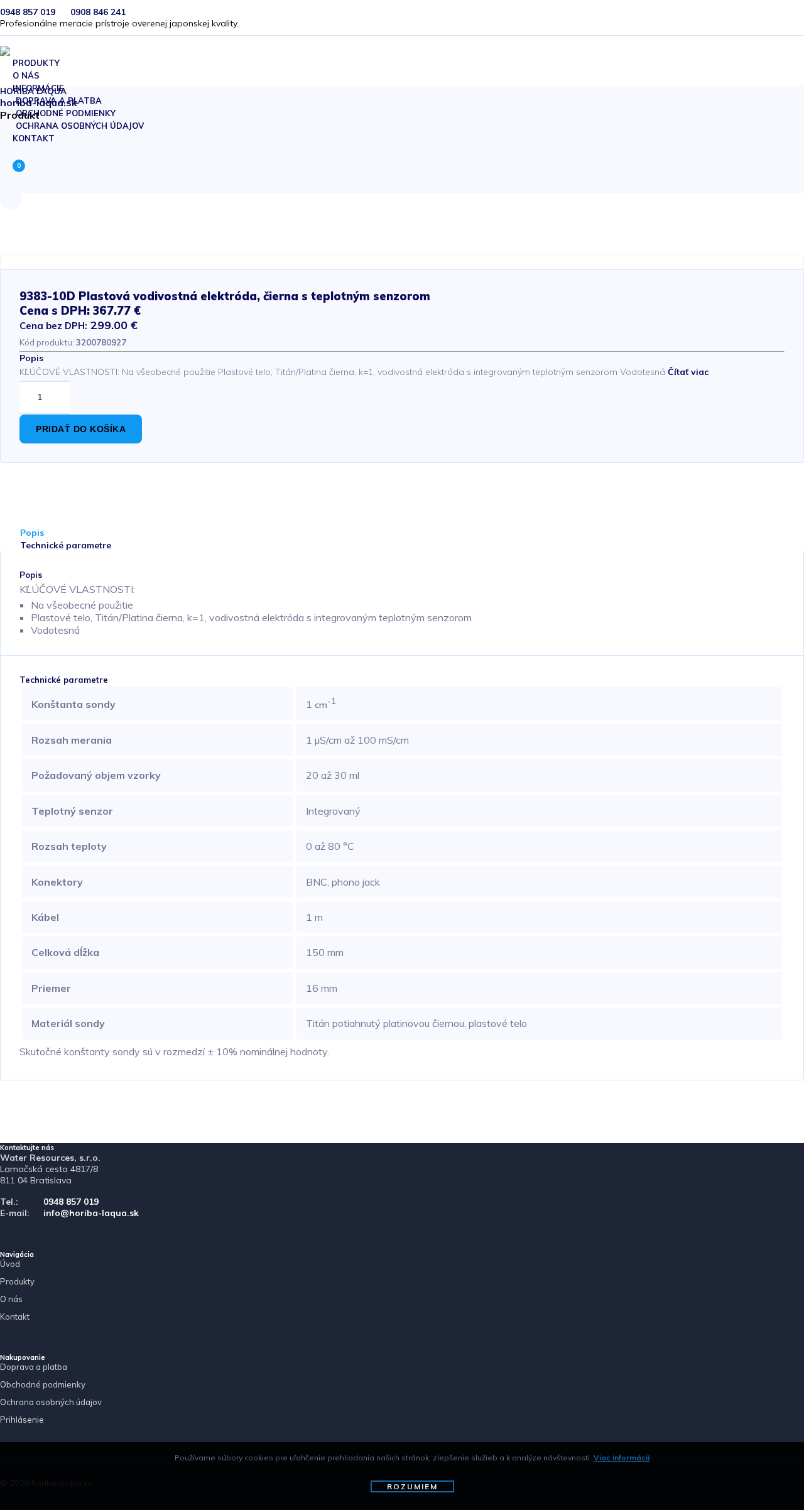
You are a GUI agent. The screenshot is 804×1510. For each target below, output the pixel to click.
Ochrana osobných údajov (80, 126)
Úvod (10, 1264)
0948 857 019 (27, 12)
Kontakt (34, 138)
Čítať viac (688, 372)
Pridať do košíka (81, 429)
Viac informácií (621, 1457)
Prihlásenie (22, 1420)
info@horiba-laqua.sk (91, 1213)
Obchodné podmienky (42, 1384)
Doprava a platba (33, 1367)
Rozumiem (412, 1486)
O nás (11, 1299)
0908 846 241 (98, 12)
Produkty (17, 1281)
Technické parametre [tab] (65, 545)
